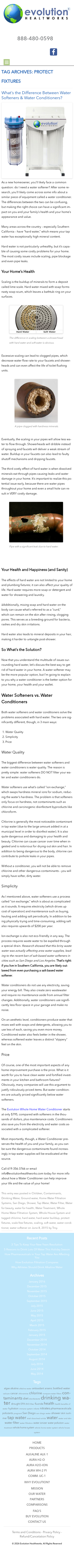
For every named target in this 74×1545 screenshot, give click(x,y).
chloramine (23, 1394)
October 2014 (37, 1349)
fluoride (39, 1404)
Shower (31, 1203)
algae (7, 1388)
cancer (14, 1393)
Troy (54, 1228)
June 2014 (36, 1369)
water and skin (65, 1419)
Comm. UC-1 (37, 1476)
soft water (50, 1223)
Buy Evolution (37, 1516)
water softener (18, 1228)
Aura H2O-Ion (37, 1465)
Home (37, 1442)
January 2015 (37, 1335)
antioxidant (38, 1388)
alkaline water (25, 1389)
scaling (38, 1223)
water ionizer (40, 1423)
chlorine (16, 1218)
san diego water (43, 1414)
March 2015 (37, 1325)
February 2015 (37, 1330)
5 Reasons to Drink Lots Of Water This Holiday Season (37, 1249)
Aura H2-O (37, 1460)
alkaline (14, 1388)
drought (15, 1404)
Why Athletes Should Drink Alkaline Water (37, 1267)
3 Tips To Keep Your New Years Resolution (37, 1244)
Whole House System (52, 1213)
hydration (13, 1409)
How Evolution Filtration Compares (36, 1262)
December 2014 (37, 1340)
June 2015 (36, 1311)
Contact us (37, 1522)
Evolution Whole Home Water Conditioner (34, 1109)
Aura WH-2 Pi (37, 1470)
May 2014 (37, 1374)
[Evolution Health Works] (37, 22)
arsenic (48, 1388)
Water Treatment (45, 1208)
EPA (23, 1404)
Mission (37, 1488)
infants (36, 1409)
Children (37, 1193)
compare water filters (52, 1394)
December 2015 (37, 1286)
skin (63, 1413)
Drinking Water (10, 1198)
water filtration (26, 1423)
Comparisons (37, 1504)
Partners (37, 1499)
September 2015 (37, 1301)
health (49, 1404)
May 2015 (37, 1315)
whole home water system (46, 1428)
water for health (24, 1208)
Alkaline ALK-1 (37, 1454)
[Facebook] (51, 51)
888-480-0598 (35, 39)
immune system (26, 1409)
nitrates (45, 1408)
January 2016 (37, 1281)
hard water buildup (47, 1218)
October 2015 (37, 1296)
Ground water (29, 1198)
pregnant (18, 1414)
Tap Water (43, 1203)
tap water (17, 1418)
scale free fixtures (22, 1223)
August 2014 (37, 1359)
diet (25, 1398)
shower (55, 1413)
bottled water (61, 1388)
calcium (6, 1394)
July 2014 (37, 1364)
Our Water (37, 1494)
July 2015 (37, 1306)
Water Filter (57, 1203)
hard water (28, 1218)
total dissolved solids (36, 1419)
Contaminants (52, 1193)
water (52, 1418)
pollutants (7, 1413)
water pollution (56, 1423)
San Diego (19, 1203)
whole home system (23, 1428)
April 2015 (37, 1320)
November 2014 (37, 1345)
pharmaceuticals (61, 1408)
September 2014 (37, 1354)
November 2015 (37, 1291)
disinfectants (34, 1399)
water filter (12, 1422)
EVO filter (30, 1404)
